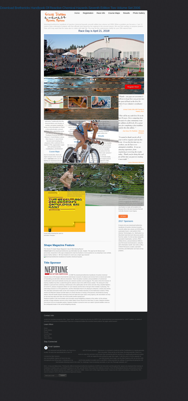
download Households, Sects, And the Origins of (85, 358)
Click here (51, 159)
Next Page (79, 350)
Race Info (101, 13)
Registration (88, 13)
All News (123, 216)
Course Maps (114, 13)
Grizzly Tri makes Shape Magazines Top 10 (131, 172)
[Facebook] (46, 348)
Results (126, 13)
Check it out (47, 251)
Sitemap (2, 384)
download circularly (49, 362)
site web (75, 360)
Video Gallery (48, 338)
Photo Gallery (139, 13)
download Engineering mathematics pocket (85, 352)
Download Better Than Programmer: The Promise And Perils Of (61, 354)
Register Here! (133, 87)
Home (77, 13)
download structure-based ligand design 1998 (73, 356)
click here (77, 147)
